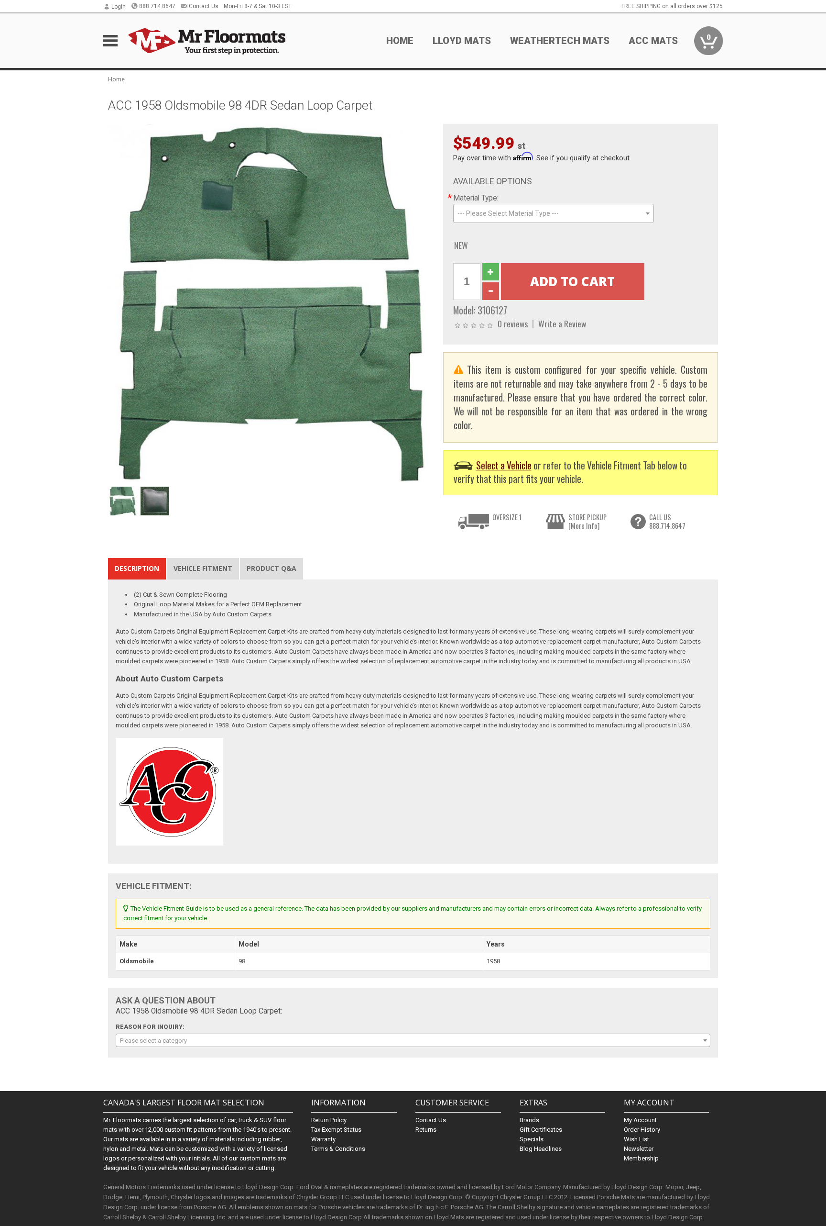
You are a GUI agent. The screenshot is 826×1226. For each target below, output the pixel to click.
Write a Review (562, 323)
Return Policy (329, 1120)
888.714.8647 (157, 6)
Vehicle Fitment (203, 568)
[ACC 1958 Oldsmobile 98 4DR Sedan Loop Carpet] (270, 302)
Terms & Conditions (338, 1148)
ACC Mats (653, 40)
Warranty (323, 1139)
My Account (640, 1120)
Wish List (636, 1139)
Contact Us (203, 6)
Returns (425, 1129)
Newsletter (638, 1148)
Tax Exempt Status (336, 1129)
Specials (531, 1139)
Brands (529, 1120)
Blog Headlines (541, 1148)
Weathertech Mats (559, 40)
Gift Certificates (541, 1129)
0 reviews (513, 323)
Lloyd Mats (462, 40)
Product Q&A (271, 568)
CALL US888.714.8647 (667, 521)
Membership (641, 1158)
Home (399, 40)
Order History (642, 1129)
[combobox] (553, 213)
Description (137, 568)
